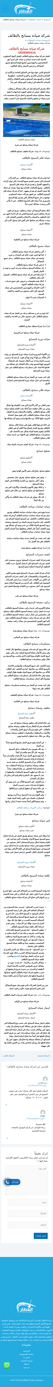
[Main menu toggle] (5, 8)
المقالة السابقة (45, 1056)
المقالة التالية (7, 1056)
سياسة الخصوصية (26, 1354)
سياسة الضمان (26, 1361)
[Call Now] (7, 1182)
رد (6, 1104)
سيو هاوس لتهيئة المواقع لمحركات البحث (26, 1380)
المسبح (17, 956)
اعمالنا (26, 1364)
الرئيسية (26, 1351)
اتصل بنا (26, 1357)
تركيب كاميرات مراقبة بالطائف (29, 808)
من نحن (26, 1367)
